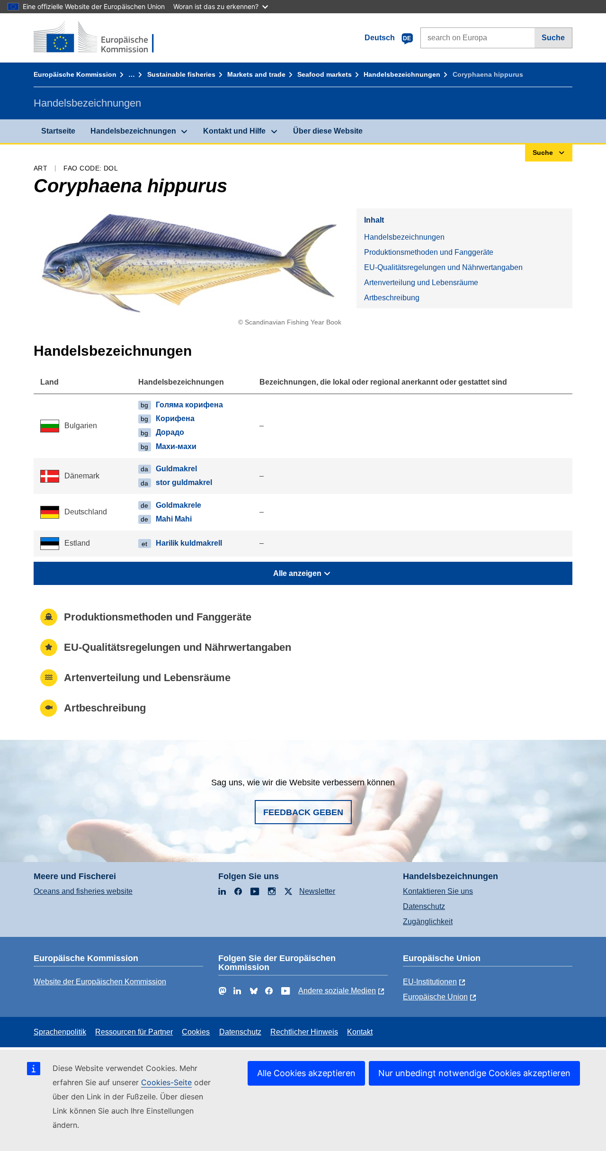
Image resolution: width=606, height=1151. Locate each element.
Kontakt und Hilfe (234, 131)
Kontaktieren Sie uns (438, 891)
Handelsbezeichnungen (402, 74)
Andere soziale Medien (337, 991)
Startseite (58, 131)
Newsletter (317, 891)
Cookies (196, 1032)
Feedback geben (303, 812)
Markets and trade (256, 74)
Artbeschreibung (391, 298)
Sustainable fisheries (181, 74)
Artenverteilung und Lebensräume (421, 283)
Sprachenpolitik (60, 1032)
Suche (553, 38)
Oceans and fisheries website (83, 891)
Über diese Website (328, 131)
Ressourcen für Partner (134, 1032)
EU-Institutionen (430, 982)
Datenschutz (424, 906)
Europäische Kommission (75, 74)
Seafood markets (324, 74)
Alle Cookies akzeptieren (306, 1073)
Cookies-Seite (166, 1082)
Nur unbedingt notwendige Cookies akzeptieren (474, 1073)
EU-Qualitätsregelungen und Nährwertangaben (443, 267)
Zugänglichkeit (428, 921)
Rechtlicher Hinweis (304, 1032)
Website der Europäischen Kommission (100, 982)
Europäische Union (435, 997)
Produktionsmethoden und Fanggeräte (428, 252)
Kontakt (360, 1032)
